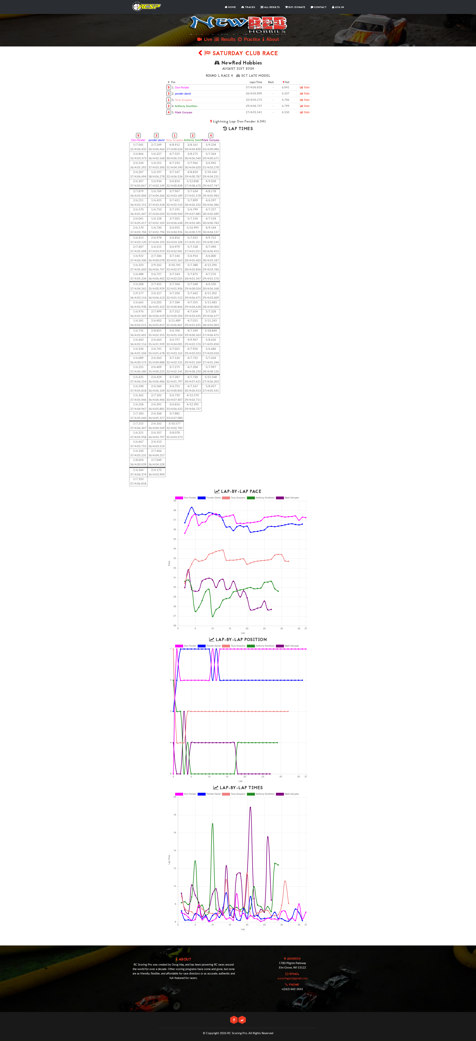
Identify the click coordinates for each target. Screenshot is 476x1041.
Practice (251, 39)
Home (231, 7)
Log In (339, 7)
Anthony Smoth (193, 140)
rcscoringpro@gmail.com (292, 978)
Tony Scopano (183, 100)
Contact (320, 7)
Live (207, 39)
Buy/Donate (296, 7)
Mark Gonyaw (183, 112)
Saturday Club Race (244, 53)
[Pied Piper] (242, 1020)
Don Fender (182, 87)
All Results (271, 7)
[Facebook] (234, 1020)
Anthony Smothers (186, 106)
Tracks (249, 7)
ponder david (183, 93)
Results (227, 39)
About (271, 39)
